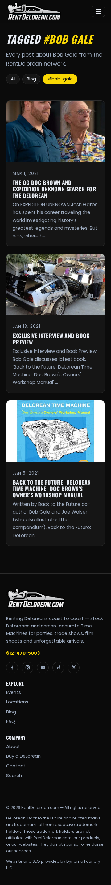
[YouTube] (43, 667)
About (13, 746)
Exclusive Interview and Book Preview (51, 338)
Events (13, 692)
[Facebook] (12, 667)
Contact (16, 766)
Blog (31, 79)
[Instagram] (27, 667)
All (13, 79)
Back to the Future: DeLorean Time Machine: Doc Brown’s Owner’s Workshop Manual (52, 488)
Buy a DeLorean (23, 756)
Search (14, 775)
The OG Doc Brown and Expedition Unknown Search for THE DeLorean (54, 188)
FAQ (10, 721)
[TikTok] (58, 667)
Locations (17, 702)
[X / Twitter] (74, 667)
